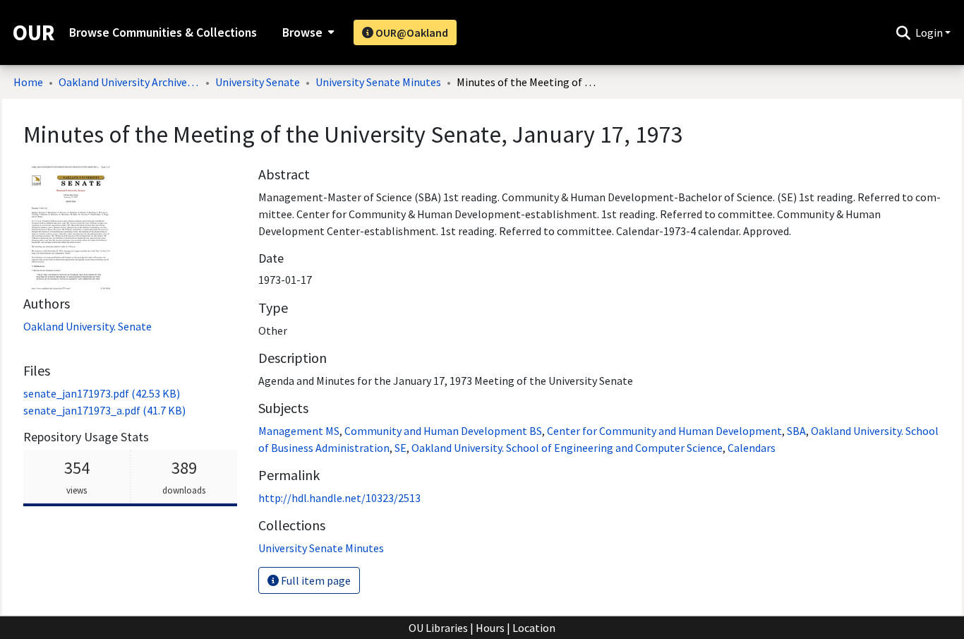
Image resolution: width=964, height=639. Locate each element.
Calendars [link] (752, 448)
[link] (101, 393)
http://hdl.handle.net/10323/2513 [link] (339, 498)
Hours (490, 628)
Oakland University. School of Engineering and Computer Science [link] (567, 448)
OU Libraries (438, 628)
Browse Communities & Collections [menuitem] (163, 32)
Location (533, 628)
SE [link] (400, 448)
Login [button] (930, 32)
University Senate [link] (257, 82)
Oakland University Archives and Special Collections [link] (129, 82)
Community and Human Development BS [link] (443, 431)
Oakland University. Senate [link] (87, 326)
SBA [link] (796, 431)
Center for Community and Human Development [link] (664, 431)
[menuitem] (306, 32)
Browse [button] (302, 32)
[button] (903, 32)
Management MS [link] (298, 431)
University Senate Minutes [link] (378, 82)
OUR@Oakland (410, 32)
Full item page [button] (315, 580)
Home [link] (28, 82)
